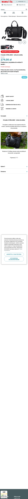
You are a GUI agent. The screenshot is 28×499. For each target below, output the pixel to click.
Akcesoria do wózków (22, 16)
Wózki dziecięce (12, 16)
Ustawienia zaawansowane (14, 259)
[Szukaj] (26, 10)
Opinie (3, 166)
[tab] (14, 116)
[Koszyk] (22, 13)
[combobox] (14, 10)
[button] (5, 13)
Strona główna (4, 16)
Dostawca (3, 171)
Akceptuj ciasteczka (14, 254)
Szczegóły (3, 116)
